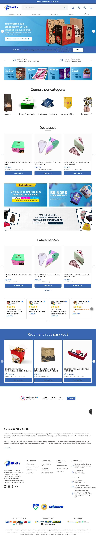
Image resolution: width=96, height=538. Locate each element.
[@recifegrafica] (23, 398)
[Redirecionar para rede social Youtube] (16, 486)
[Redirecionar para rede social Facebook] (9, 486)
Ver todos (47, 290)
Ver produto (18, 173)
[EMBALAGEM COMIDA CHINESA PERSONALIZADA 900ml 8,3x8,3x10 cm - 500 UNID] (18, 354)
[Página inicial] (11, 7)
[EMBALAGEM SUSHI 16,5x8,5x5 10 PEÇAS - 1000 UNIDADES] (77, 354)
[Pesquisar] (65, 8)
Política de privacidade (45, 469)
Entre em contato (62, 465)
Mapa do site (60, 471)
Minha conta (30, 464)
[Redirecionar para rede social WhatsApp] (13, 486)
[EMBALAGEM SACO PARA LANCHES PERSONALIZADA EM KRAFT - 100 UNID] (48, 354)
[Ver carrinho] (91, 7)
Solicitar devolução (62, 468)
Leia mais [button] (10, 316)
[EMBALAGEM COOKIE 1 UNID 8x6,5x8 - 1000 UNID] (18, 147)
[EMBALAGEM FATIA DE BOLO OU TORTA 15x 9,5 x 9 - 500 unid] (48, 147)
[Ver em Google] (8, 302)
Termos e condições (48, 472)
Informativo (30, 473)
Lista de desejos (31, 470)
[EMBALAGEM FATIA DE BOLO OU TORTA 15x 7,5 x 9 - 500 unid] (77, 147)
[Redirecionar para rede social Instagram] (5, 486)
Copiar (77, 50)
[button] (25, 1)
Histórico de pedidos (33, 467)
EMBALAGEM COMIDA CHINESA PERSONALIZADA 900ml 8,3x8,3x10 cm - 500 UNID (17, 371)
